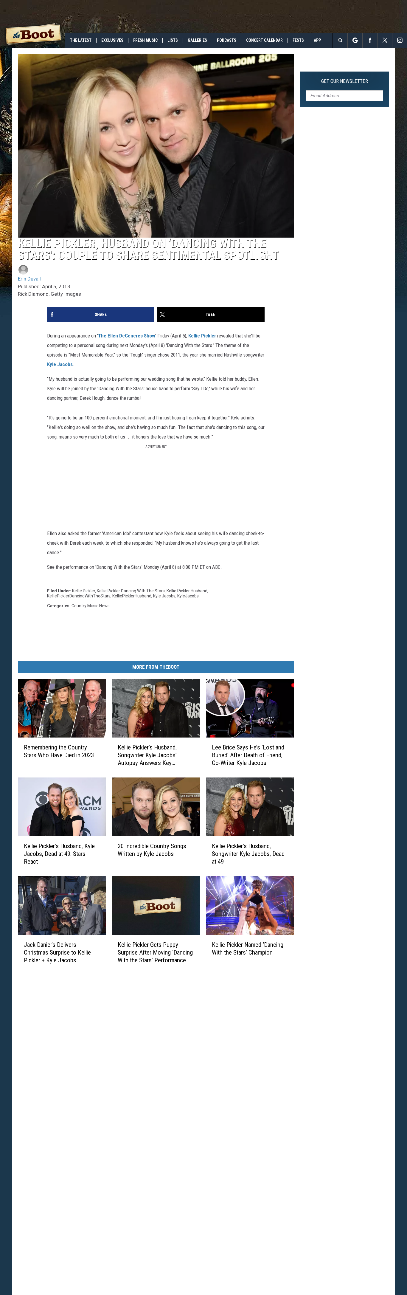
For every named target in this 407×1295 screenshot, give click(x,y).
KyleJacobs (188, 596)
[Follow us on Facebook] (370, 40)
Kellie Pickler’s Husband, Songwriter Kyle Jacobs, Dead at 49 (248, 853)
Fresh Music (145, 40)
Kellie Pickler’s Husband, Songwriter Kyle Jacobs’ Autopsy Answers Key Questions (147, 755)
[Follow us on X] (385, 40)
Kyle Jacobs (60, 364)
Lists (172, 40)
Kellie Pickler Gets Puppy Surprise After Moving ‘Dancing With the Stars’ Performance (155, 952)
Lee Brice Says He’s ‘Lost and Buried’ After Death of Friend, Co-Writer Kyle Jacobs (248, 755)
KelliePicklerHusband (131, 596)
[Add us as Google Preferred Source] (355, 40)
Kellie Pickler (202, 336)
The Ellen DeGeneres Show (126, 336)
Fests (298, 40)
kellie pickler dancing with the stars (131, 590)
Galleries (197, 40)
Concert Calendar (264, 40)
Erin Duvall (29, 279)
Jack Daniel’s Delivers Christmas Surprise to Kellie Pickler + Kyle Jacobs (57, 952)
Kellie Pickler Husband (187, 590)
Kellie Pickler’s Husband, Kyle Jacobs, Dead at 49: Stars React (59, 853)
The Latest (80, 40)
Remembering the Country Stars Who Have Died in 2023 (59, 751)
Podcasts (226, 40)
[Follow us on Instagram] (399, 40)
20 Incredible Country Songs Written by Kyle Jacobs (152, 849)
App (317, 40)
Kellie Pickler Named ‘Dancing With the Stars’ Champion (247, 948)
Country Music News (91, 605)
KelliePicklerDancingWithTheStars (79, 596)
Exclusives (112, 40)
